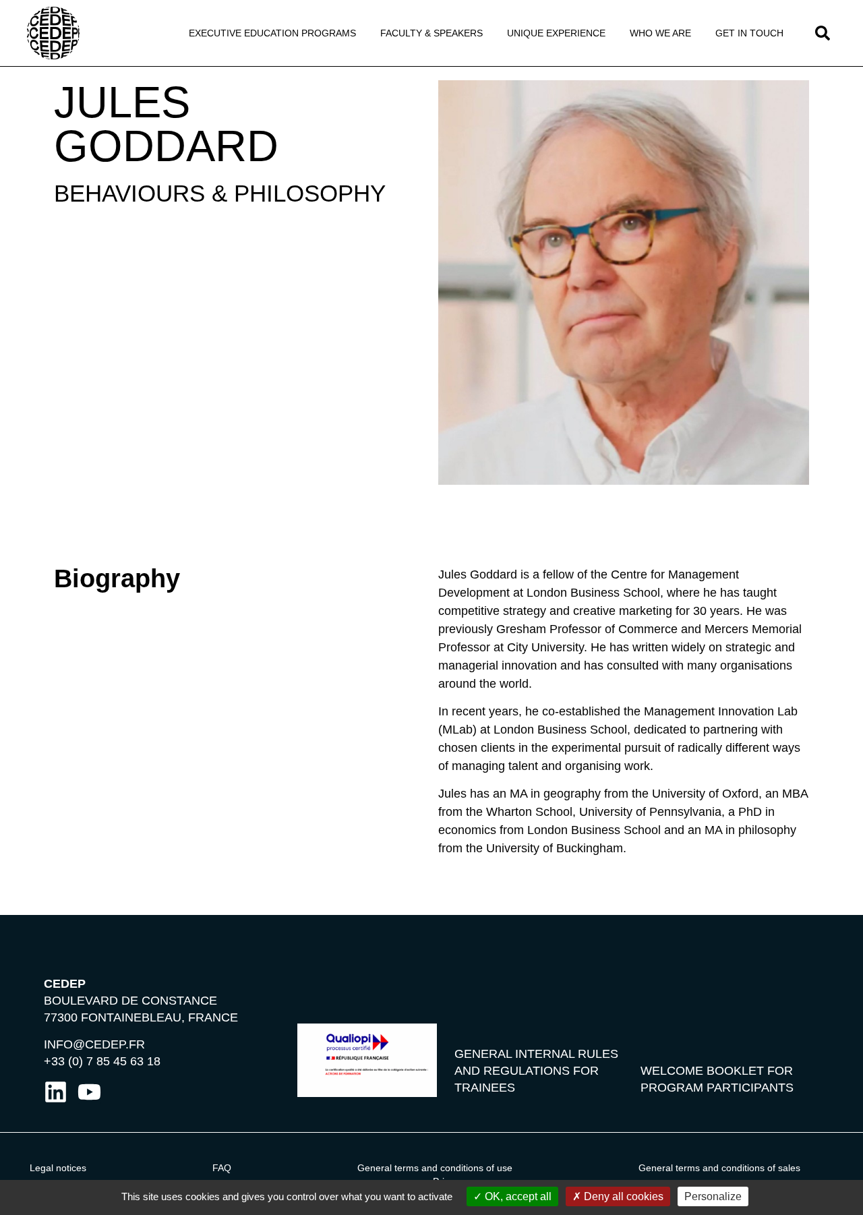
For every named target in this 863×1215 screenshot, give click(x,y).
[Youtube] (89, 1092)
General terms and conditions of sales (719, 1167)
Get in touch (749, 33)
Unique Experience (556, 33)
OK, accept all (517, 1196)
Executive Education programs (272, 33)
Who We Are (660, 33)
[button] (822, 33)
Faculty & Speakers (431, 33)
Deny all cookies (622, 1196)
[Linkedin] (55, 1092)
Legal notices (58, 1167)
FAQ (221, 1167)
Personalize (713, 1196)
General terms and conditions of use (434, 1167)
